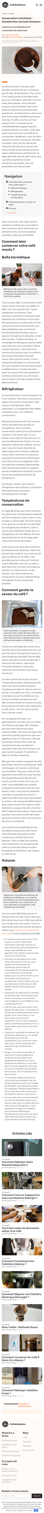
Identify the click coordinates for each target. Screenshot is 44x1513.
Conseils (11, 13)
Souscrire (37, 1496)
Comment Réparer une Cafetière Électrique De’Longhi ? (21, 1296)
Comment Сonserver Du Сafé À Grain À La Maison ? (20, 1359)
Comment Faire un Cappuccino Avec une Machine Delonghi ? (21, 1197)
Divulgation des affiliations (9, 1480)
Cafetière (27, 1446)
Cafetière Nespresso (11, 1455)
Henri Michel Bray (11, 35)
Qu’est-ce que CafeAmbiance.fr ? (10, 1470)
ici (20, 42)
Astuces (12, 208)
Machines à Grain (9, 1440)
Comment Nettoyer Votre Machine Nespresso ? (17, 1164)
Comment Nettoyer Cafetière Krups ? (20, 1392)
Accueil (4, 13)
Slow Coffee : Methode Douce (20, 1327)
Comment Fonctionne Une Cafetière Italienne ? (18, 1263)
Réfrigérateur (17, 191)
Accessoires (28, 1450)
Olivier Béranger (16, 37)
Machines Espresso (11, 1451)
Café (25, 1437)
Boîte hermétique (19, 188)
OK (36, 1510)
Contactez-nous (9, 1475)
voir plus (12, 213)
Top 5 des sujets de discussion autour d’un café (20, 1230)
